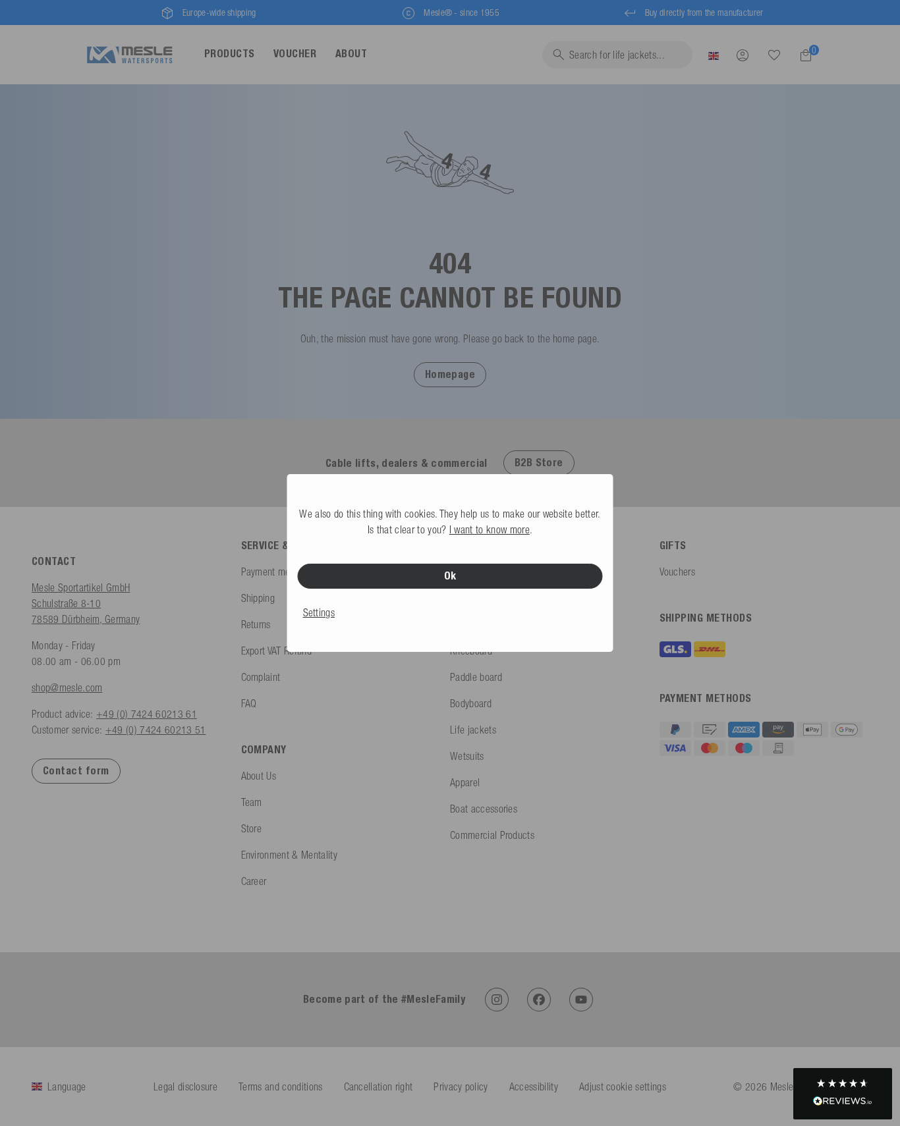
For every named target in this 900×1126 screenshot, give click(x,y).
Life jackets (473, 730)
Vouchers (678, 571)
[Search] (774, 55)
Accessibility (533, 1086)
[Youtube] (581, 999)
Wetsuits (467, 756)
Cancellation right (378, 1086)
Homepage (450, 374)
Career (254, 881)
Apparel (465, 782)
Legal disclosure (185, 1086)
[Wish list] (774, 54)
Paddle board (476, 677)
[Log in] (742, 54)
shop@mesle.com (67, 687)
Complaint (261, 677)
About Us (259, 776)
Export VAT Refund (276, 651)
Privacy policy (461, 1086)
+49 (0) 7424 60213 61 (146, 714)
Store (251, 828)
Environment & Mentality (289, 855)
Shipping (258, 598)
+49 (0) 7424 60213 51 (155, 730)
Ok (450, 576)
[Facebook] (539, 999)
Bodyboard (471, 703)
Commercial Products (492, 835)
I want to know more (489, 529)
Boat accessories (483, 809)
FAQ (249, 703)
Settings (319, 612)
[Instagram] (497, 999)
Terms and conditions (280, 1086)
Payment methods (276, 571)
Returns (256, 624)
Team (251, 802)
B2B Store (539, 462)
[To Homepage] (129, 55)
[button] (450, 374)
